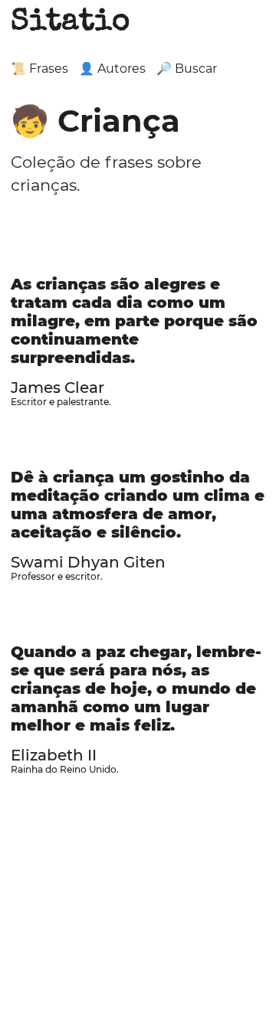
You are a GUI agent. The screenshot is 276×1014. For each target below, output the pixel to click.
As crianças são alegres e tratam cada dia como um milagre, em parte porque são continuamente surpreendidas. (134, 321)
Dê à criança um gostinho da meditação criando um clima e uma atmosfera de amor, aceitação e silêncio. (137, 504)
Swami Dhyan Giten (88, 562)
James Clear (57, 387)
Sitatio (70, 23)
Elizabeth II (54, 755)
